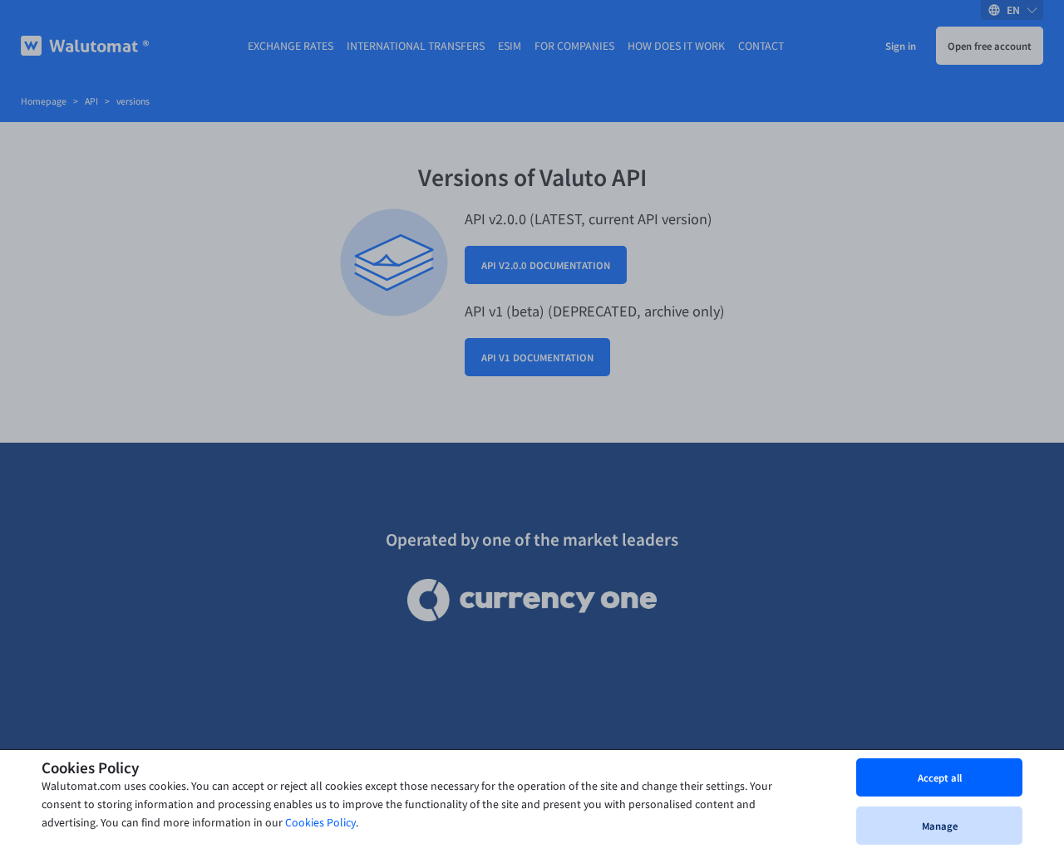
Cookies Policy (320, 823)
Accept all (940, 777)
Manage (940, 825)
